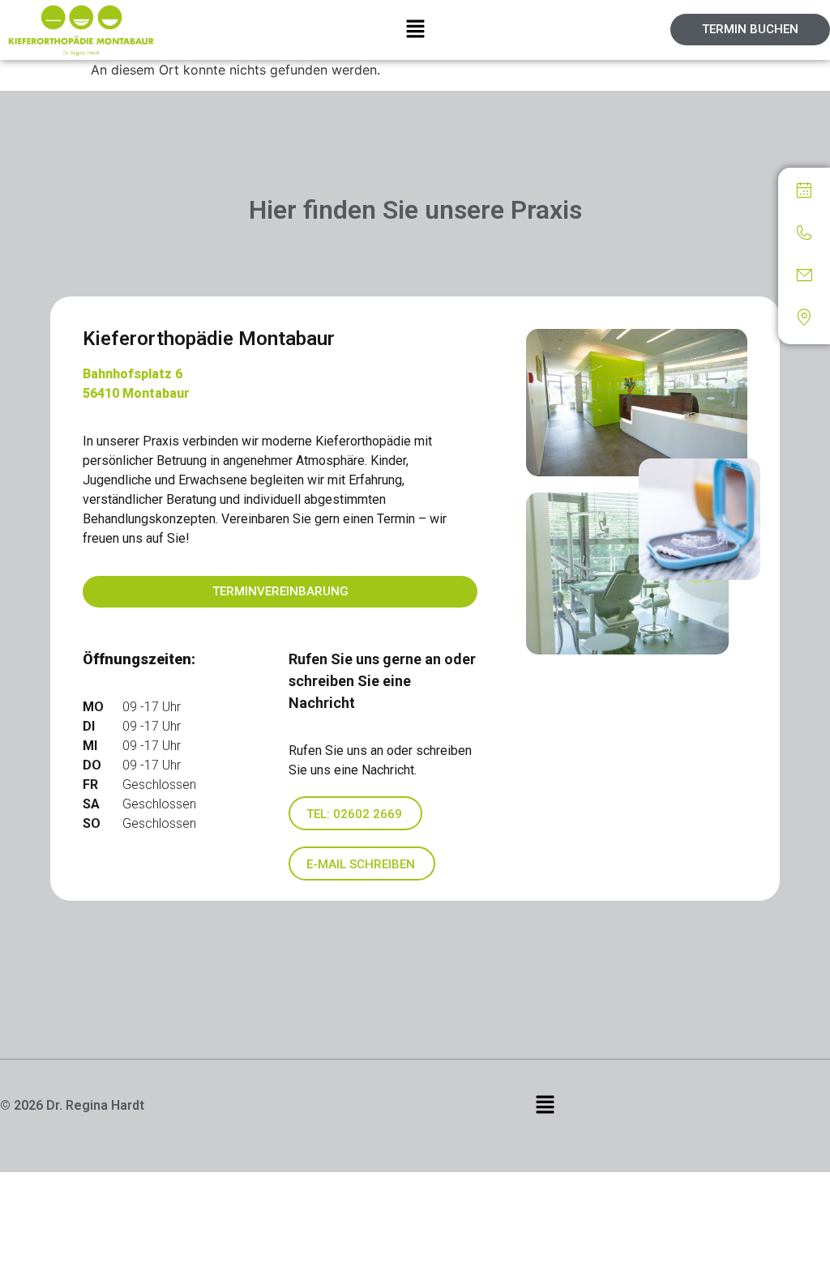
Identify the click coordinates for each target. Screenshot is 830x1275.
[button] (415, 29)
